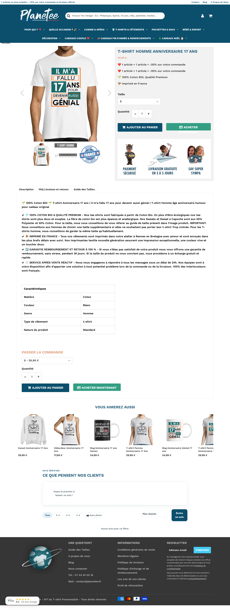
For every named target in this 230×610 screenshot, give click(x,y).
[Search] (68, 15)
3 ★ (78, 515)
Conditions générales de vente (136, 549)
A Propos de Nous (219, 2)
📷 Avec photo (94, 515)
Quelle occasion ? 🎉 (63, 29)
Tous (47, 515)
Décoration (49, 38)
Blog (71, 562)
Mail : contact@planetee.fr (84, 581)
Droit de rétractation (130, 585)
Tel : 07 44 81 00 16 (80, 575)
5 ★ (58, 515)
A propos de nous (79, 556)
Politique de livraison (131, 562)
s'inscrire (202, 550)
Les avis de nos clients (132, 579)
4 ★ (68, 515)
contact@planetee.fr (197, 579)
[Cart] (210, 15)
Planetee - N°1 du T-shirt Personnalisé (54, 599)
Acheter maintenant (188, 127)
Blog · (205, 2)
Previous (22, 92)
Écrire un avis (179, 515)
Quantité (123, 111)
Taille (121, 94)
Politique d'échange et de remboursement (133, 570)
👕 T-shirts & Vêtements (128, 29)
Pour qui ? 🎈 (32, 29)
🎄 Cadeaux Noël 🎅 (171, 38)
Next (110, 92)
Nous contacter (77, 568)
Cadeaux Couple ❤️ (77, 38)
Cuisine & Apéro (94, 29)
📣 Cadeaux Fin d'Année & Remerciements (124, 38)
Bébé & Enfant (192, 29)
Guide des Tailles (79, 549)
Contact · (195, 2)
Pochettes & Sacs (163, 29)
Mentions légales (128, 556)
